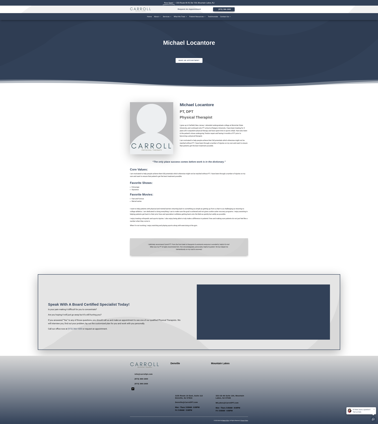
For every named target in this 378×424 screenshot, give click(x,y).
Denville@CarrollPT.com (186, 402)
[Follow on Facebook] (133, 388)
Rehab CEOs (225, 420)
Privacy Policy (244, 420)
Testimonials (213, 17)
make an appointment (189, 60)
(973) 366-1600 (75, 329)
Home (149, 17)
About (156, 17)
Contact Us (224, 17)
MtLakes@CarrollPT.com (227, 403)
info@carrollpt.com (144, 374)
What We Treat (179, 17)
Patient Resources (196, 17)
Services (166, 17)
